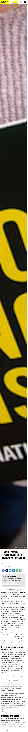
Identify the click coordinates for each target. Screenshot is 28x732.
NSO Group (4, 718)
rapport (8, 611)
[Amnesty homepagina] (4, 2)
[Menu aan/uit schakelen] (25, 2)
